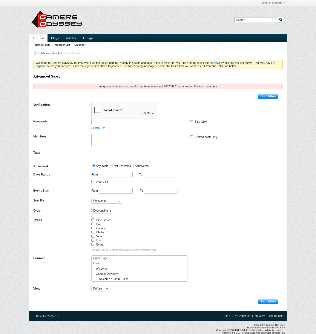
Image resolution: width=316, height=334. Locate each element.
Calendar (80, 44)
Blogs (55, 38)
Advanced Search (50, 53)
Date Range (41, 174)
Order (37, 210)
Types (37, 219)
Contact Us (242, 316)
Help (227, 316)
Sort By (38, 200)
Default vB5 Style (46, 316)
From (95, 174)
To (141, 174)
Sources (39, 258)
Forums (38, 38)
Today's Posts (42, 44)
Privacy (260, 316)
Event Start (41, 190)
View (36, 288)
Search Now (268, 96)
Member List (62, 44)
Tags (36, 152)
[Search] (281, 20)
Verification (41, 104)
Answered (40, 166)
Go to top (276, 316)
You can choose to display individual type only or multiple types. (124, 250)
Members (40, 136)
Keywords (40, 121)
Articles (71, 38)
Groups (88, 38)
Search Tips (98, 128)
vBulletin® (265, 327)
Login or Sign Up (272, 2)
